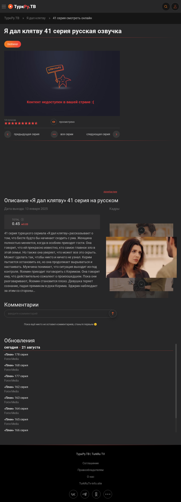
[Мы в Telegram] (85, 494)
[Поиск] (166, 6)
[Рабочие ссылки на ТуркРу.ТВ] (108, 494)
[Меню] (4, 6)
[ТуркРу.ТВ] (22, 6)
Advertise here (110, 192)
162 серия (16, 389)
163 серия (16, 400)
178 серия (16, 357)
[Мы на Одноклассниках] (96, 494)
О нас (90, 476)
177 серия (16, 378)
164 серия (16, 411)
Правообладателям (91, 470)
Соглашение (91, 463)
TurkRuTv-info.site (90, 483)
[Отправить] (113, 314)
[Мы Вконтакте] (73, 494)
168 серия (16, 367)
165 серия (16, 422)
